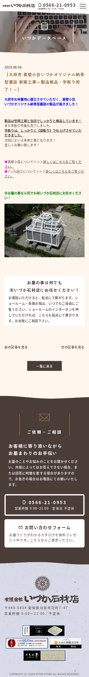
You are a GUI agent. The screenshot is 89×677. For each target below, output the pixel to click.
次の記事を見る (73, 347)
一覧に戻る (44, 366)
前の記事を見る (16, 347)
